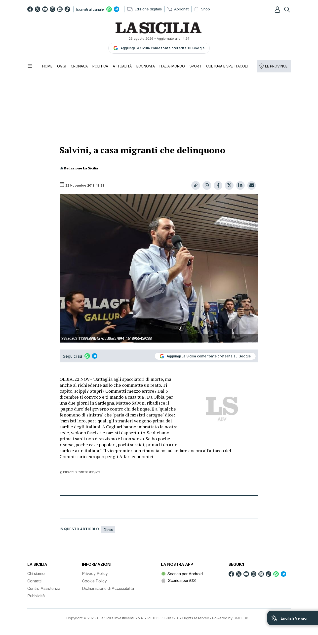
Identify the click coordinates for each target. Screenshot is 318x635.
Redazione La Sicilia (81, 168)
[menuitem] (47, 66)
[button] (278, 9)
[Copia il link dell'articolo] (195, 185)
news (108, 529)
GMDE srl (241, 618)
